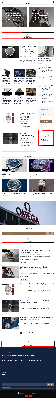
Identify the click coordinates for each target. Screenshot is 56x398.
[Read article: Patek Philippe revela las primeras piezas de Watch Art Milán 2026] (19, 92)
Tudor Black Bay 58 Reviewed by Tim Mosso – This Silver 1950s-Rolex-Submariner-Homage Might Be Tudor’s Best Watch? (47, 99)
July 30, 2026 (17, 105)
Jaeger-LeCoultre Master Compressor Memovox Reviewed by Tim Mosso (48, 70)
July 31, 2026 (5, 105)
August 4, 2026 (18, 83)
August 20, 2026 (36, 21)
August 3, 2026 (30, 85)
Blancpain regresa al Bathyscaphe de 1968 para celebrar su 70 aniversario (19, 355)
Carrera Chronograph (6, 93)
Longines (5, 170)
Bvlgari (5, 318)
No (30, 395)
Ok (26, 395)
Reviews (4, 372)
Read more (24, 64)
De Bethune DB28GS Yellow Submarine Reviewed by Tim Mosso (47, 78)
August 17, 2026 (33, 319)
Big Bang (17, 75)
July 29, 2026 (29, 103)
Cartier (32, 190)
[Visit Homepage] (28, 2)
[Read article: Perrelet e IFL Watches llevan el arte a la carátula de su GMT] (31, 92)
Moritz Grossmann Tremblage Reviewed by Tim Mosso (44, 60)
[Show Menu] (2, 2)
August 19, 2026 (24, 121)
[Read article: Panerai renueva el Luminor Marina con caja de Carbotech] (7, 73)
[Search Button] (53, 2)
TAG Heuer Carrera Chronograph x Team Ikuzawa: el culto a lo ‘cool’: (7, 100)
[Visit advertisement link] (28, 35)
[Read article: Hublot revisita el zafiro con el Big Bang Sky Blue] (19, 73)
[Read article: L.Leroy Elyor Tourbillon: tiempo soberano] (14, 185)
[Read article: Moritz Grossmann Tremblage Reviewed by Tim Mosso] (46, 51)
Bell (28, 75)
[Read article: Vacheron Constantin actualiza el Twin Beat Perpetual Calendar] (41, 165)
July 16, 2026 (32, 176)
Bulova (4, 284)
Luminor (5, 75)
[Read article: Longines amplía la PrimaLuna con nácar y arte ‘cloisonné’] (14, 165)
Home (3, 368)
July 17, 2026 (5, 176)
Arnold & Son (6, 301)
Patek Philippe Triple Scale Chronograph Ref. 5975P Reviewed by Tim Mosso (48, 87)
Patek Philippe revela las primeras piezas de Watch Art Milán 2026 (18, 100)
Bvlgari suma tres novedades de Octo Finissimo (36, 317)
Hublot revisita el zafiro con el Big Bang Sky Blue (19, 80)
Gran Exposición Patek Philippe (19, 93)
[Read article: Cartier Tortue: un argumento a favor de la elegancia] (41, 185)
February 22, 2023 (25, 56)
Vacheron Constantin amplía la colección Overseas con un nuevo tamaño (19, 357)
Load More (19, 148)
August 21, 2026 (9, 21)
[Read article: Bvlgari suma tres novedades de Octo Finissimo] (10, 323)
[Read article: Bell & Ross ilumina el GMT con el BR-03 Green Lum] (31, 73)
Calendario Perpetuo (35, 170)
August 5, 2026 (5, 85)
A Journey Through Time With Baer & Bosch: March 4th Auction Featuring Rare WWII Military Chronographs (28, 50)
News (34, 10)
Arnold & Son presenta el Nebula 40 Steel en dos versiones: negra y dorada (27, 135)
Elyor (4, 190)
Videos (3, 374)
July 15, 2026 (5, 195)
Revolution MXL (24, 119)
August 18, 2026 (24, 140)
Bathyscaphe (9, 10)
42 (29, 332)
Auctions (5, 47)
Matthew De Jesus (25, 254)
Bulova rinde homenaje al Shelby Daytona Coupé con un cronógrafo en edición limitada (27, 115)
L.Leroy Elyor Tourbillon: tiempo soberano (14, 193)
